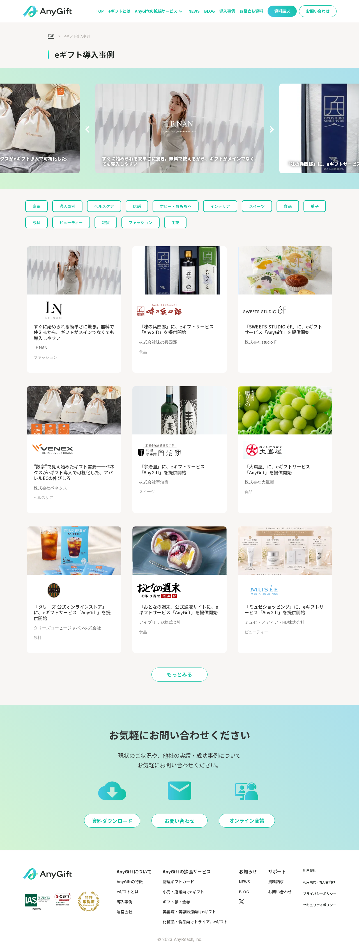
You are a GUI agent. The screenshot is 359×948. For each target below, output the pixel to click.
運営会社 (124, 911)
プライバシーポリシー (320, 893)
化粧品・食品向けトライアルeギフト (195, 921)
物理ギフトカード (178, 881)
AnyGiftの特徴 (130, 881)
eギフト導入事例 (77, 36)
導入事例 (227, 11)
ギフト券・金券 (176, 902)
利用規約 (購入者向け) (320, 882)
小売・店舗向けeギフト (183, 891)
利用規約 (309, 870)
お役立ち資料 (251, 11)
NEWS (194, 11)
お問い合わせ (280, 891)
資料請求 (276, 881)
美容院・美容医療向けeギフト (189, 911)
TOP (100, 11)
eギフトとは (119, 11)
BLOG (209, 11)
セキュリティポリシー (319, 905)
